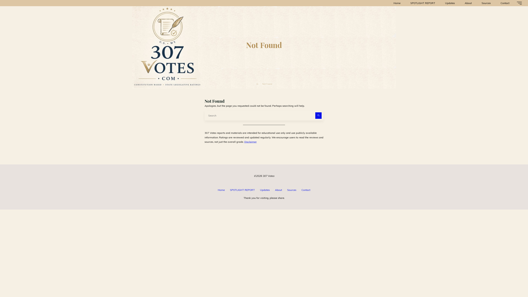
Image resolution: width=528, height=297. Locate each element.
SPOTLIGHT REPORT (242, 190)
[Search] (318, 115)
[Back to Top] (517, 286)
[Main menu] (519, 3)
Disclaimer (250, 141)
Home (221, 190)
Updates (265, 190)
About (278, 190)
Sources (291, 190)
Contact (306, 190)
